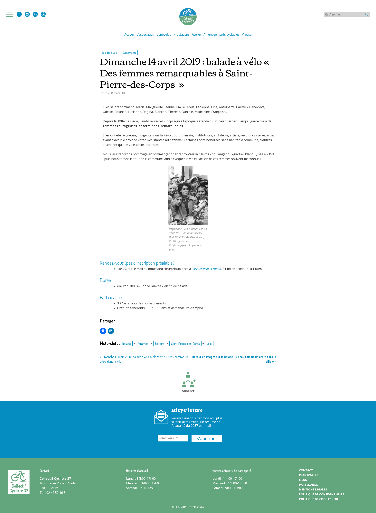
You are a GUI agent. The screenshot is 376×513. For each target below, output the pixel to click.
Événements (129, 52)
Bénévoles (163, 34)
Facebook (19, 14)
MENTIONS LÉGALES (313, 489)
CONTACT (306, 470)
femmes (143, 344)
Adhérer (188, 391)
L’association (145, 34)
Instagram (27, 14)
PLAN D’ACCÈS (309, 475)
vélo (209, 344)
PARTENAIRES (308, 485)
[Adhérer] (188, 380)
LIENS (303, 480)
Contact (43, 14)
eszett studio (196, 507)
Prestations (182, 34)
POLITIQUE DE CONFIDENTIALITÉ (321, 494)
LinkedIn (35, 14)
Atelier (196, 34)
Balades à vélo (110, 52)
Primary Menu (10, 14)
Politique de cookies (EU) (318, 499)
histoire (159, 344)
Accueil (129, 34)
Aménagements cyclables (221, 34)
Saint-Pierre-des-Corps (185, 344)
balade (126, 344)
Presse (247, 34)
